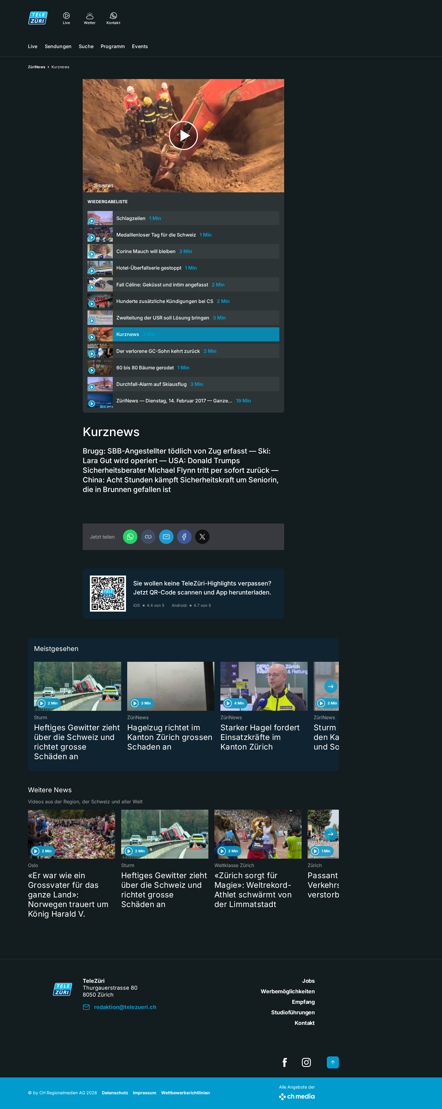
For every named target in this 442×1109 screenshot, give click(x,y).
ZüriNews (36, 67)
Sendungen (58, 46)
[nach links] (36, 686)
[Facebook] (184, 537)
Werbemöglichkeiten (288, 991)
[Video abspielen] (183, 135)
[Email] (166, 537)
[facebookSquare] (285, 1062)
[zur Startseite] (38, 18)
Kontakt (305, 1023)
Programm (113, 46)
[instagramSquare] (306, 1062)
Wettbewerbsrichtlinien (185, 1092)
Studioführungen (293, 1012)
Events (140, 46)
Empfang (303, 1002)
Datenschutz (115, 1092)
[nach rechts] (330, 686)
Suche (86, 46)
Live (33, 46)
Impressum (144, 1092)
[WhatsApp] (130, 537)
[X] (202, 537)
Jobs (308, 981)
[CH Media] (297, 1095)
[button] (148, 537)
